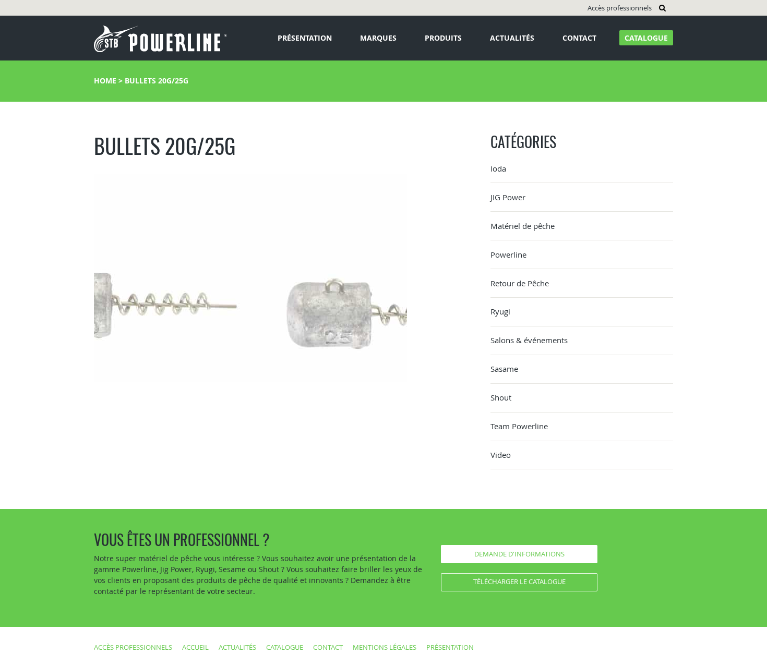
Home (105, 81)
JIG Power (507, 197)
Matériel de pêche (522, 226)
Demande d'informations (519, 554)
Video (500, 455)
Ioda (498, 168)
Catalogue (646, 38)
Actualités (512, 38)
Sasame (504, 368)
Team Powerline (519, 426)
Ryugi (500, 311)
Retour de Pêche (519, 283)
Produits (443, 38)
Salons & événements (529, 340)
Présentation (305, 38)
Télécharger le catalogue (519, 581)
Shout (500, 397)
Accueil (195, 647)
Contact (579, 38)
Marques (378, 38)
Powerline (508, 254)
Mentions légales (384, 647)
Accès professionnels (620, 8)
